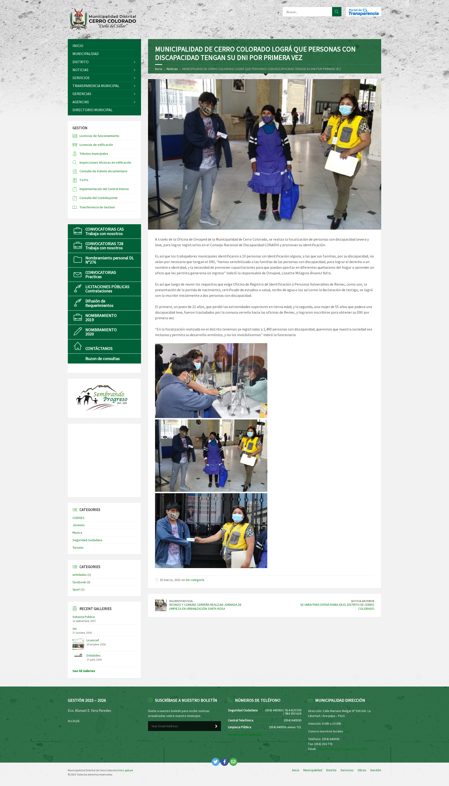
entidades (79, 575)
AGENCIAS (80, 101)
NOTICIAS (80, 69)
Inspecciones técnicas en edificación (105, 162)
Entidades (94, 655)
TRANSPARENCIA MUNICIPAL (95, 85)
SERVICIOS (81, 77)
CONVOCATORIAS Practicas (100, 274)
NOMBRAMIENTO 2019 (101, 317)
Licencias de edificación (96, 145)
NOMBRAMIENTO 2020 (101, 332)
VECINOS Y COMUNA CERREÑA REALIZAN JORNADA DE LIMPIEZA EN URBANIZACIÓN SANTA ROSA (205, 606)
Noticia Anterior (362, 601)
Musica (77, 532)
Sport (76, 589)
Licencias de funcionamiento (99, 136)
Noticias (172, 69)
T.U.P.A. (84, 180)
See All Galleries (83, 671)
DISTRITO (80, 61)
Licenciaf (93, 640)
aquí (347, 731)
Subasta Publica (83, 617)
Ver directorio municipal (244, 734)
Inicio (158, 69)
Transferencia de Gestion (97, 207)
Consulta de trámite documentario (103, 171)
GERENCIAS (81, 93)
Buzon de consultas (102, 358)
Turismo (77, 547)
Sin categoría (195, 580)
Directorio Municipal (92, 109)
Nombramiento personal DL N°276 (109, 260)
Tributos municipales (94, 153)
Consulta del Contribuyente (99, 198)
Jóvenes (78, 525)
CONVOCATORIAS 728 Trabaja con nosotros (104, 245)
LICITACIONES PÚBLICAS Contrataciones (107, 289)
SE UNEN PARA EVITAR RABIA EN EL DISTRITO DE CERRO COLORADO (337, 606)
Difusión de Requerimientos (99, 303)
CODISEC (78, 518)
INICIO (77, 45)
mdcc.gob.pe (125, 770)
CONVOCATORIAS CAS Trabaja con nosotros (104, 231)
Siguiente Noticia (181, 601)
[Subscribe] (216, 726)
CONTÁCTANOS (98, 348)
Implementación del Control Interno (104, 189)
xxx (74, 628)
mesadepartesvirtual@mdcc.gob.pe (342, 749)
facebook (79, 582)
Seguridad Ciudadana (87, 540)
